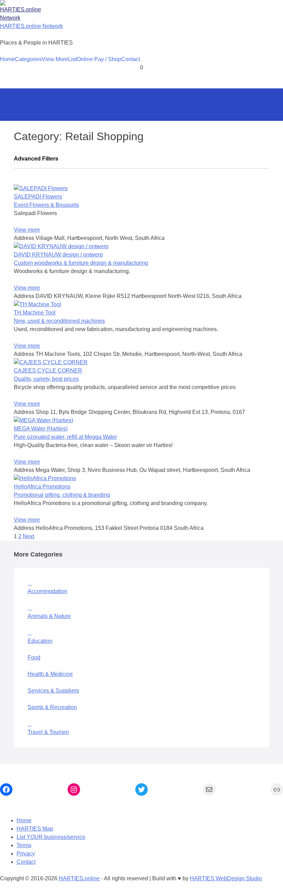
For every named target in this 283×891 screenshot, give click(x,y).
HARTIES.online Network (31, 26)
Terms (24, 845)
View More (55, 59)
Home (7, 59)
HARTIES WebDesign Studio (226, 878)
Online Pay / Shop (99, 59)
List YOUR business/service (51, 837)
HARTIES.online (79, 878)
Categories (28, 59)
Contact (130, 59)
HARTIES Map (35, 829)
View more (27, 230)
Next (28, 536)
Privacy (26, 853)
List (72, 59)
